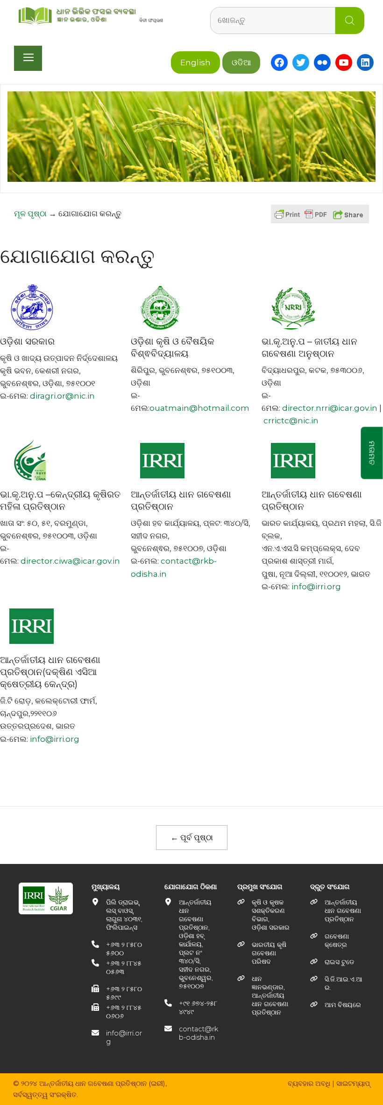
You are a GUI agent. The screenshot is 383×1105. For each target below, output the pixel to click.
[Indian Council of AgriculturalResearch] (264, 953)
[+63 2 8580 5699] (119, 993)
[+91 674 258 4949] (191, 1007)
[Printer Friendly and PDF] (301, 218)
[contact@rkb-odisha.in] (191, 1033)
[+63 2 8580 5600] (119, 948)
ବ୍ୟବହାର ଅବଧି (309, 1083)
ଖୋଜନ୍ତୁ (349, 20)
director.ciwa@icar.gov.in (70, 561)
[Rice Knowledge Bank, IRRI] (264, 995)
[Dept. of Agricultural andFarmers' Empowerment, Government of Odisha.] (264, 915)
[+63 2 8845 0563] (119, 967)
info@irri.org (316, 586)
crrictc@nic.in (291, 420)
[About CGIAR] (337, 983)
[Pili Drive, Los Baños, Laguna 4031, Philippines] (119, 915)
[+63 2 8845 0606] (119, 1011)
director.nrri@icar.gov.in (329, 408)
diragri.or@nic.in (62, 396)
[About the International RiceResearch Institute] (337, 910)
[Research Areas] (337, 940)
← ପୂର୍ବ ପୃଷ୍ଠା (191, 837)
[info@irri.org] (119, 1037)
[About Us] (335, 1005)
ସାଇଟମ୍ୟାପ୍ (353, 1083)
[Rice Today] (332, 962)
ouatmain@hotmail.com (199, 408)
